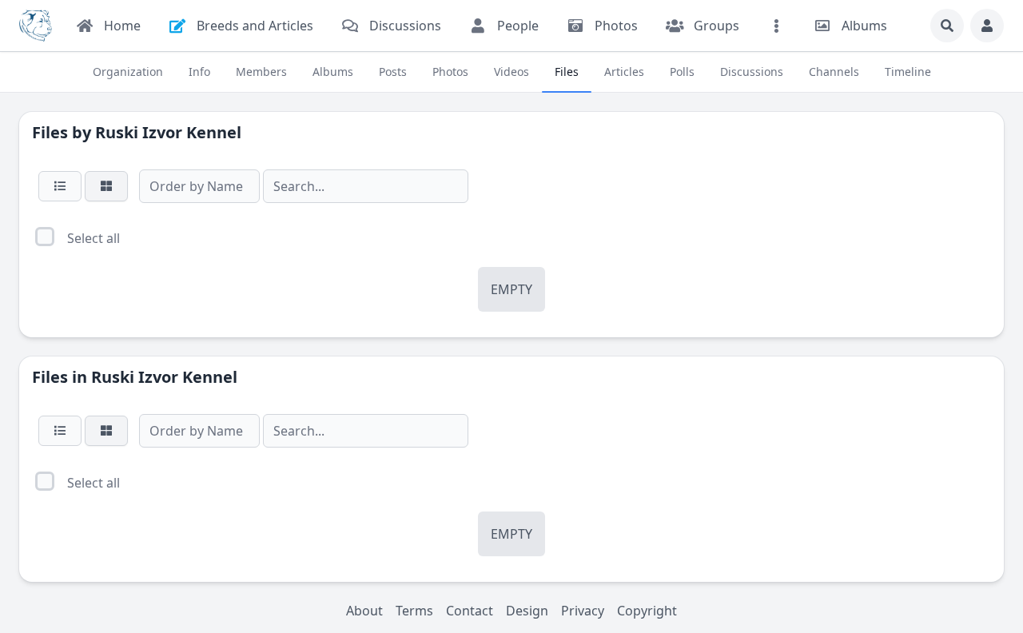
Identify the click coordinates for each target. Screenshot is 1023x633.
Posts (393, 71)
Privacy (582, 610)
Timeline (908, 71)
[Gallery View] (106, 186)
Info (199, 71)
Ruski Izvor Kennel (168, 132)
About (364, 610)
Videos (511, 71)
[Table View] (60, 186)
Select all (93, 238)
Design (527, 610)
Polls (682, 71)
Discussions (751, 71)
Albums (332, 71)
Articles (624, 71)
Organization (128, 71)
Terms (414, 610)
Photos (450, 71)
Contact (469, 610)
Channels (834, 71)
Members (261, 71)
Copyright (647, 610)
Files (567, 71)
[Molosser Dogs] (35, 26)
